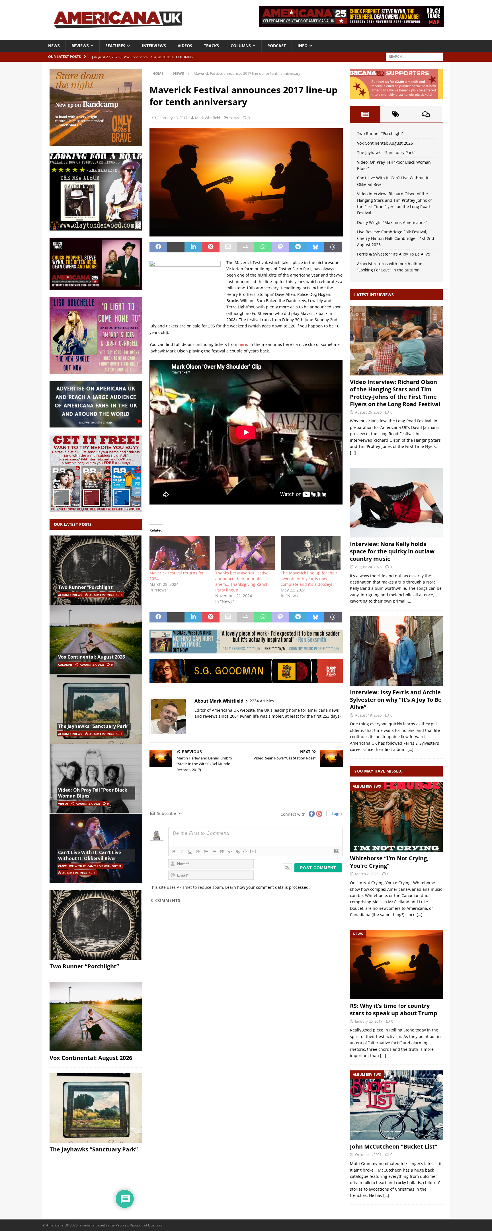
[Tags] (395, 114)
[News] (396, 964)
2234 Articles (262, 700)
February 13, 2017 (172, 117)
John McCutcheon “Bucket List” (393, 1146)
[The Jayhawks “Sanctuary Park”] (96, 709)
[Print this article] (245, 247)
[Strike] (198, 851)
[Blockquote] (222, 851)
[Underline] (190, 851)
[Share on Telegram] (298, 247)
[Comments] (426, 114)
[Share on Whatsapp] (263, 247)
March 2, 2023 (366, 873)
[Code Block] (230, 851)
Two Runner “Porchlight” (86, 587)
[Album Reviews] (396, 817)
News (54, 45)
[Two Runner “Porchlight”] (96, 570)
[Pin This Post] (210, 247)
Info (303, 45)
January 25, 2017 (368, 1021)
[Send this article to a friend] (228, 247)
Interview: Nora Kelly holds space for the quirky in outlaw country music (392, 551)
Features (115, 45)
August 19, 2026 (368, 715)
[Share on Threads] (332, 247)
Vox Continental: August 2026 (91, 657)
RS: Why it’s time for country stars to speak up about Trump (393, 1009)
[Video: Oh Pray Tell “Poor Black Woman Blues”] (96, 778)
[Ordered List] (206, 851)
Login (336, 813)
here (242, 344)
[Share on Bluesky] (315, 247)
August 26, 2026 (74, 873)
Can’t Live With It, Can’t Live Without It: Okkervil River (89, 855)
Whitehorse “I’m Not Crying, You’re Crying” (389, 861)
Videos (185, 45)
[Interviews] (396, 340)
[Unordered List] (214, 851)
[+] (253, 851)
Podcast (276, 45)
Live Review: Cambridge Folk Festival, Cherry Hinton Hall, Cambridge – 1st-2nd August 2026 (395, 238)
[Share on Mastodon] (280, 247)
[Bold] (174, 851)
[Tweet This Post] (175, 247)
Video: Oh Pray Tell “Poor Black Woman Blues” (92, 793)
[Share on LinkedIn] (193, 247)
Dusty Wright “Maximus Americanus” (392, 222)
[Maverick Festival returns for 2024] (179, 553)
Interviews (154, 45)
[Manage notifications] (478, 1218)
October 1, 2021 (368, 1154)
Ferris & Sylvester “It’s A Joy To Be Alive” (394, 254)
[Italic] (182, 851)
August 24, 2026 (368, 566)
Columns (241, 45)
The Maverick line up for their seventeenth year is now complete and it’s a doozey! (309, 578)
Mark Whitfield (207, 117)
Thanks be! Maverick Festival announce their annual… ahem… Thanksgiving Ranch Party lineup (242, 581)
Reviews (80, 45)
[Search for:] (414, 56)
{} (245, 851)
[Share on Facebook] (158, 247)
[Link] (238, 851)
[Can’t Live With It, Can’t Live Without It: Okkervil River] (96, 848)
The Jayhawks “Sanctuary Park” (94, 726)
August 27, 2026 (101, 595)
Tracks (211, 45)
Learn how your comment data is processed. (267, 887)
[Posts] (365, 114)
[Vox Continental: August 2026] (96, 639)
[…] (353, 452)
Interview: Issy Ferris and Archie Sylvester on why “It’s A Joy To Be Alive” (396, 699)
